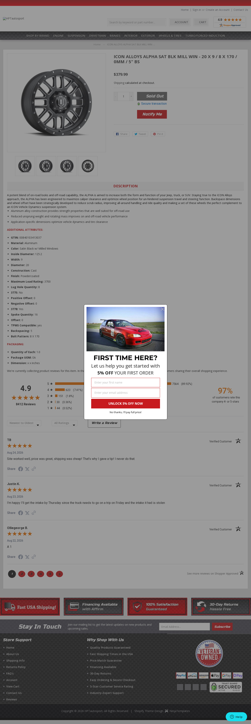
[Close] (162, 309)
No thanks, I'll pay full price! (125, 412)
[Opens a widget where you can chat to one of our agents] (236, 717)
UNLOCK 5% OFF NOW (125, 403)
